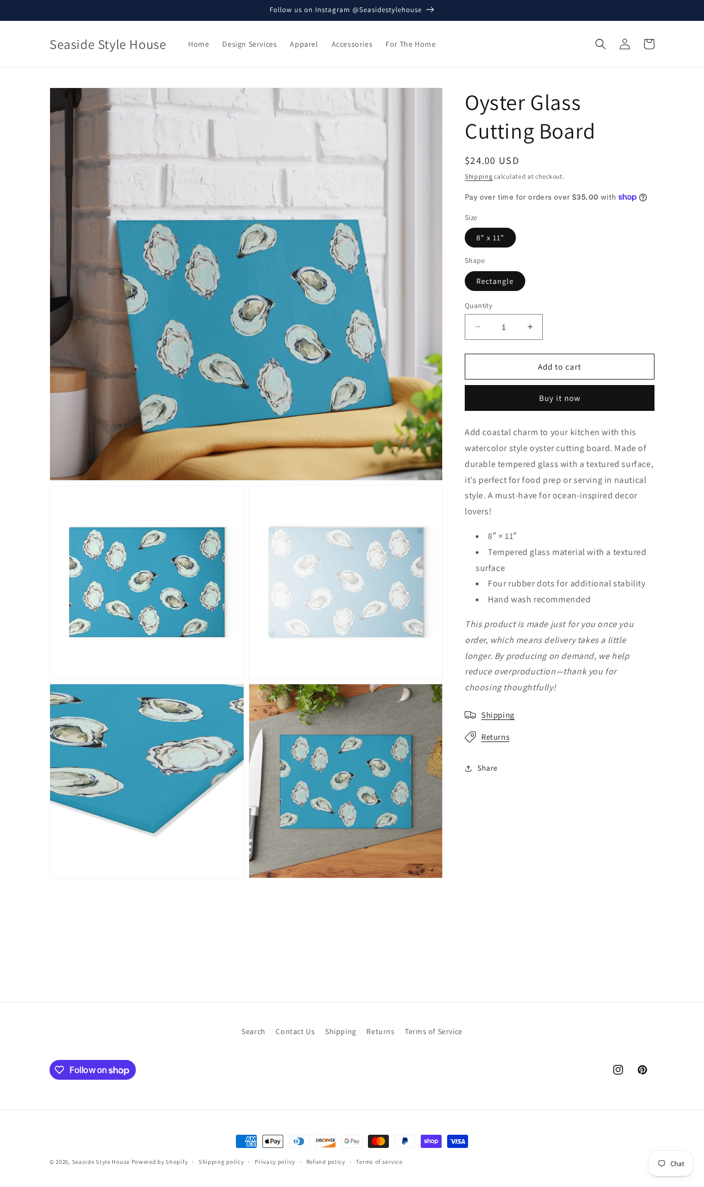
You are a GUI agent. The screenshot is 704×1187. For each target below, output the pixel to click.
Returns (495, 737)
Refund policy (325, 1162)
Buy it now (560, 398)
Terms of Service (434, 1031)
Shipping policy (221, 1162)
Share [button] (487, 768)
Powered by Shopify (159, 1162)
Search (253, 1031)
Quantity (478, 305)
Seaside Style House (101, 1162)
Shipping (479, 176)
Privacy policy (275, 1162)
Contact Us (295, 1031)
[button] (600, 44)
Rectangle (495, 280)
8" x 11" (490, 238)
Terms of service (379, 1162)
